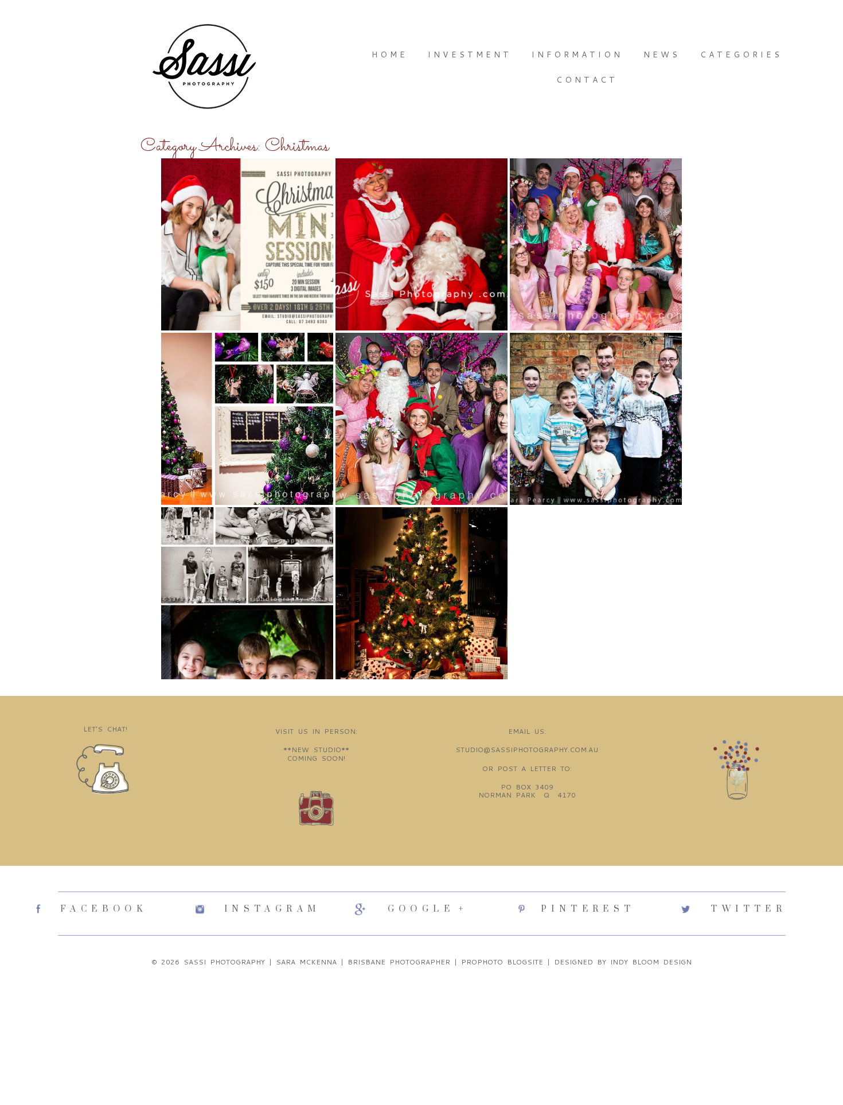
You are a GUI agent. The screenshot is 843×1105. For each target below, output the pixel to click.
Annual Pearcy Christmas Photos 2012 (594, 363)
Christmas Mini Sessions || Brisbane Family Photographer (420, 548)
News (661, 54)
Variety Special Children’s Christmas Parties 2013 (420, 373)
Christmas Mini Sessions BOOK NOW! (246, 189)
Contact (587, 80)
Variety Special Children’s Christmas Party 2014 (595, 199)
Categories (741, 54)
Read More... (196, 262)
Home (390, 54)
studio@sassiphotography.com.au (526, 749)
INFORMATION (577, 54)
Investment (470, 54)
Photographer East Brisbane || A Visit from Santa (420, 194)
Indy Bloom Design (651, 962)
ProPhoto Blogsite (502, 962)
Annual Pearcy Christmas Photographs (246, 538)
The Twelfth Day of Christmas (246, 363)
